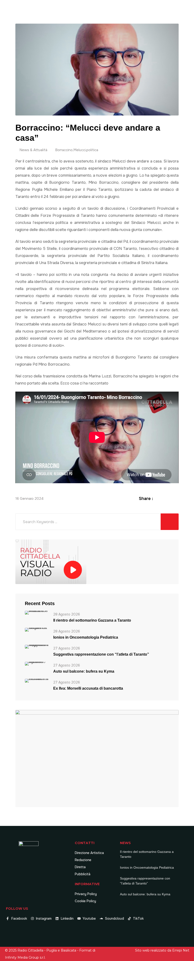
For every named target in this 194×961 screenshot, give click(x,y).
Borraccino (64, 150)
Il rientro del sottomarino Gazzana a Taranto (92, 620)
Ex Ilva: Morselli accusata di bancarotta (88, 688)
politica (92, 150)
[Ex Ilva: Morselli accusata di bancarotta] (36, 680)
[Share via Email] (176, 498)
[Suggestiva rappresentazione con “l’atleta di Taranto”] (36, 646)
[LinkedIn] (170, 498)
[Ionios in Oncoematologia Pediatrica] (36, 629)
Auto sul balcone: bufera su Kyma (83, 671)
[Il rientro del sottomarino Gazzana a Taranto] (36, 612)
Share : (146, 498)
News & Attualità (33, 150)
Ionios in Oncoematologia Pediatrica (85, 637)
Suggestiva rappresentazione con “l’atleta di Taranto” (101, 654)
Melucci (79, 150)
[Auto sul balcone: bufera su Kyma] (36, 663)
